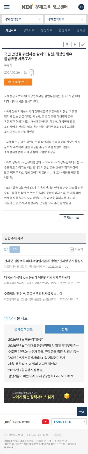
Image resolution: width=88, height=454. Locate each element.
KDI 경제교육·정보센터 (44, 7)
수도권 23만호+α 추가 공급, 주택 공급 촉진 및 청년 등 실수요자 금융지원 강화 (44, 352)
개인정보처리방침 (13, 435)
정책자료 (28, 30)
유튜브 (45, 421)
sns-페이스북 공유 (75, 44)
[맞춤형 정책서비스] (44, 395)
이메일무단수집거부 (38, 435)
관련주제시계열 (16, 82)
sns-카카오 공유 (66, 44)
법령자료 (64, 30)
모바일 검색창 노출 (81, 7)
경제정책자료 (56, 19)
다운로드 (32, 72)
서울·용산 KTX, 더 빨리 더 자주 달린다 (32, 364)
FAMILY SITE (62, 422)
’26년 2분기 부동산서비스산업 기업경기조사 (36, 358)
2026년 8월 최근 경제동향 (25, 340)
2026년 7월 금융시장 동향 (25, 370)
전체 (64, 329)
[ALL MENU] (6, 7)
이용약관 (57, 435)
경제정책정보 (13, 19)
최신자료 (10, 30)
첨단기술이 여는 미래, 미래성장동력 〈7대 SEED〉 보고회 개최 (44, 376)
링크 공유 (82, 44)
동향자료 (46, 30)
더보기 (79, 249)
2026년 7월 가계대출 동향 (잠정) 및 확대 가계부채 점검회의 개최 (44, 346)
